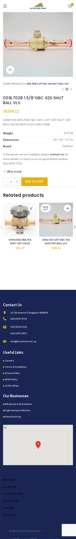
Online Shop (11, 385)
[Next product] (71, 89)
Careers (9, 360)
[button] (38, 445)
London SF (9, 486)
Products (18, 83)
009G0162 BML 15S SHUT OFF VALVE (20, 241)
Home (6, 83)
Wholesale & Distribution (18, 404)
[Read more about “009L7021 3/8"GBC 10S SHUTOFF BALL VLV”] (67, 208)
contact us (57, 154)
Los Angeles (11, 500)
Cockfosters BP (13, 493)
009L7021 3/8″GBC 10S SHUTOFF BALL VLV (56, 241)
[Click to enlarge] (10, 70)
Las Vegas (9, 514)
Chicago (8, 507)
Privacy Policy (12, 373)
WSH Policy (11, 379)
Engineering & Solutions (18, 410)
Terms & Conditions (16, 366)
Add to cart (34, 181)
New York (9, 479)
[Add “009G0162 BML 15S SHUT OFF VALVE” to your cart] (31, 208)
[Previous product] (63, 89)
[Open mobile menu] (5, 6)
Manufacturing (13, 416)
